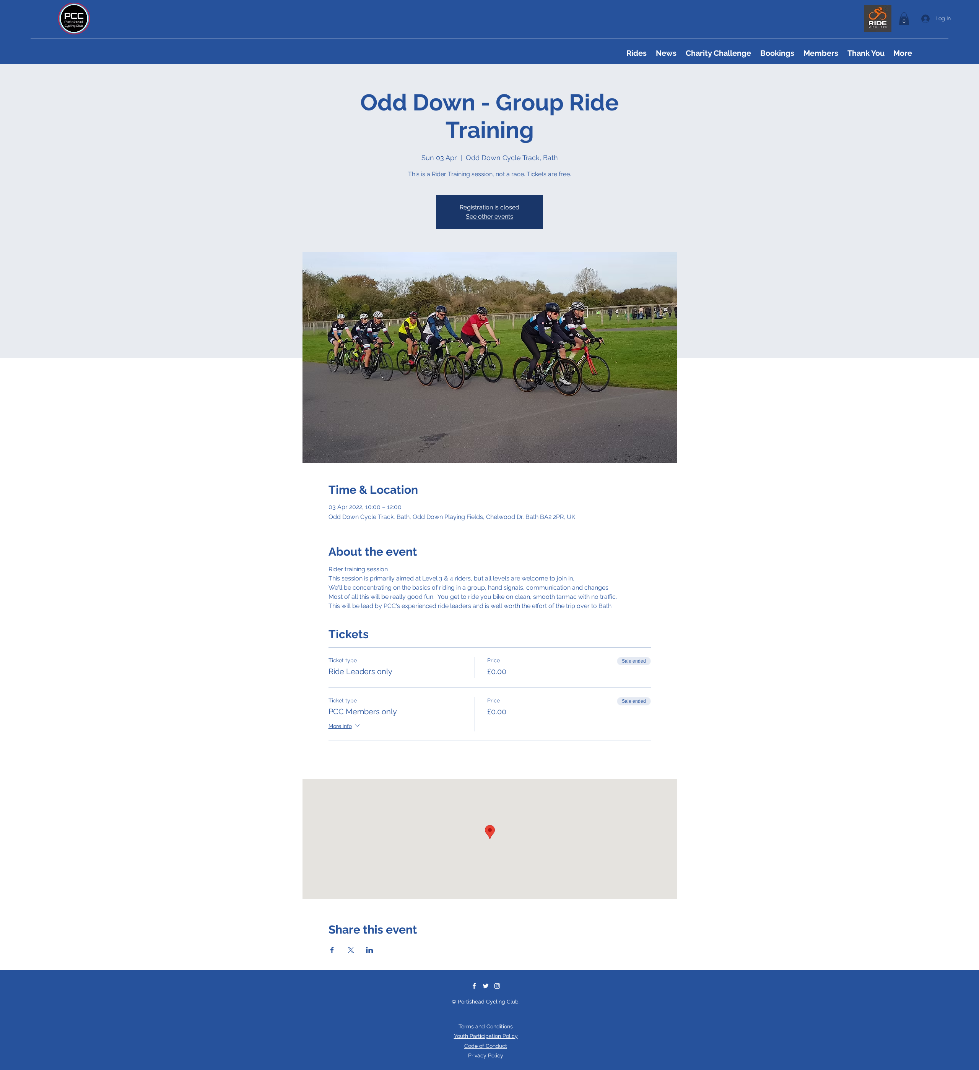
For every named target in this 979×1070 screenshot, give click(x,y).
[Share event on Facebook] (332, 950)
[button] (904, 18)
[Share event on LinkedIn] (369, 950)
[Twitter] (486, 986)
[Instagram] (497, 986)
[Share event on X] (351, 950)
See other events (489, 216)
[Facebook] (474, 986)
